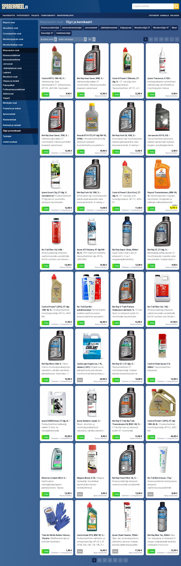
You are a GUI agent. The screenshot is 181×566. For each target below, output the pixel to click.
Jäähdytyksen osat (12, 68)
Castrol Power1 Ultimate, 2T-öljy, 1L (125, 80)
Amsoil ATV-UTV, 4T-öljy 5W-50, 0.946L (91, 137)
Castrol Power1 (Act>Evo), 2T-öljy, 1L (126, 194)
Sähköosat (8, 93)
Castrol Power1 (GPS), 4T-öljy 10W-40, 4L (161, 422)
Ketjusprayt (125, 27)
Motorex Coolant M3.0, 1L (53, 478)
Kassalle (164, 15)
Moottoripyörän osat (13, 39)
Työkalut (7, 136)
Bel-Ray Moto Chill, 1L (52, 364)
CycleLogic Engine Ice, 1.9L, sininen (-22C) (90, 365)
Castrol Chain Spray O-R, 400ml (158, 365)
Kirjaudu (174, 15)
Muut (174, 27)
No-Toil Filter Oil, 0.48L (52, 249)
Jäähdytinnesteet (108, 27)
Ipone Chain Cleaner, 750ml (124, 535)
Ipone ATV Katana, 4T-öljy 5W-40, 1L (91, 251)
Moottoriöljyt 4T (161, 27)
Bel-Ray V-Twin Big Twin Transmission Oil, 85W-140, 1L (126, 422)
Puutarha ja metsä (12, 108)
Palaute (35, 15)
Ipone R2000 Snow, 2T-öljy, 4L (55, 421)
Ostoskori (154, 15)
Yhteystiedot (23, 15)
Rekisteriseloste (65, 15)
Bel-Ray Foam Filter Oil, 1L (124, 478)
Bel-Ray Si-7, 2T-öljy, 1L (122, 364)
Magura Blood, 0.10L (86, 478)
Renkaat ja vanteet (12, 125)
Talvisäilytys (9, 15)
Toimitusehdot (48, 15)
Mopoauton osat (11, 50)
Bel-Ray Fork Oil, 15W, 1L (88, 192)
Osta (46, 94)
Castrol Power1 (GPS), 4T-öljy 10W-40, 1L (55, 308)
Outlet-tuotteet (10, 142)
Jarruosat (8, 64)
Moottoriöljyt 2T (142, 27)
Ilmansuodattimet (11, 55)
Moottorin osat (10, 77)
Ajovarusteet (9, 114)
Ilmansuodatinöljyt (50, 27)
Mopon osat (9, 22)
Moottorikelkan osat (13, 45)
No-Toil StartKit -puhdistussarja (85, 308)
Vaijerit (6, 98)
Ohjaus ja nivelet (11, 81)
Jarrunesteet (91, 27)
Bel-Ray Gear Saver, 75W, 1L (54, 135)
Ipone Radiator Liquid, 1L (88, 421)
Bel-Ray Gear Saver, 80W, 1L (90, 78)
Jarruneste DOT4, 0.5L (157, 135)
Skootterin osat (10, 28)
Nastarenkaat (9, 119)
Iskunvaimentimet (11, 59)
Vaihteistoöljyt (63, 33)
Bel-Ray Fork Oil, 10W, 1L (123, 135)
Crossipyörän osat (12, 33)
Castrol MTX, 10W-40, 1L (53, 78)
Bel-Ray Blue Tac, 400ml (158, 535)
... (172, 39)
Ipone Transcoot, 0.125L (158, 78)
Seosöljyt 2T (47, 33)
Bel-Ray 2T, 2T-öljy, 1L (157, 249)
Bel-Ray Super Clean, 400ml (125, 249)
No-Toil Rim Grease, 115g (159, 478)
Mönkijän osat (10, 103)
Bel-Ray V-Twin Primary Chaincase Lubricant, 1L (123, 308)
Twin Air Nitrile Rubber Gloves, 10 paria (56, 537)
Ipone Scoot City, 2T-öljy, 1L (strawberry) (54, 194)
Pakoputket (8, 85)
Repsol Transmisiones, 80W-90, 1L (162, 194)
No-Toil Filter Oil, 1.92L (157, 306)
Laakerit (7, 72)
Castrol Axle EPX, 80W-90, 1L (90, 535)
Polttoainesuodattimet (14, 89)
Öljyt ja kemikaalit (12, 131)
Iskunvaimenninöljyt (71, 27)
